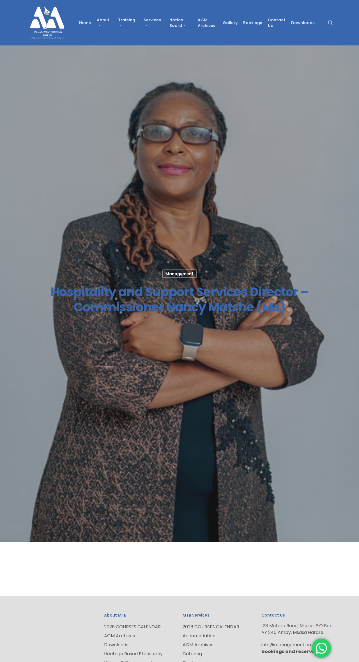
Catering (192, 653)
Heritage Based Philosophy (133, 653)
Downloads (116, 645)
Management (179, 274)
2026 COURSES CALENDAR (132, 627)
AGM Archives (119, 636)
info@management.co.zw (290, 645)
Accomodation (199, 636)
